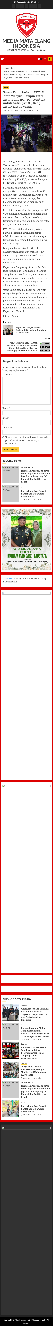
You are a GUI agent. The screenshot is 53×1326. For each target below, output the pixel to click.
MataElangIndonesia (13, 111)
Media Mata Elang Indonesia (26, 43)
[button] (8, 59)
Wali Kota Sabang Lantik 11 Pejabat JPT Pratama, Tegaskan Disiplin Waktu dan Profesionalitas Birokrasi (35, 1014)
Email (5, 418)
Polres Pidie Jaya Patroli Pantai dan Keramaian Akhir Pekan (33, 494)
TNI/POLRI (29, 468)
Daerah (24, 1006)
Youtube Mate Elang (50, 59)
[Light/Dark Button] (40, 59)
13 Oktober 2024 (32, 111)
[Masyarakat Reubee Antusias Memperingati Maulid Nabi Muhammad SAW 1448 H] (10, 1070)
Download (7, 578)
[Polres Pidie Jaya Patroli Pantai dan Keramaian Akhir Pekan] (10, 493)
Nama (6, 408)
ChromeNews (38, 1320)
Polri (6, 87)
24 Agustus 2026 (30, 500)
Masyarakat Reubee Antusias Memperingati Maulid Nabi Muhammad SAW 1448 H (34, 1070)
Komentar (7, 374)
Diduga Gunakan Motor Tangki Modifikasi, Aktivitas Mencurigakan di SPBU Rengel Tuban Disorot (35, 1032)
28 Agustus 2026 (30, 1040)
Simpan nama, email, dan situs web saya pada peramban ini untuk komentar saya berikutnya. (26, 440)
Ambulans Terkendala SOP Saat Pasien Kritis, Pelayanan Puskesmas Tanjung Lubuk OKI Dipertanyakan (35, 1053)
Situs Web (7, 427)
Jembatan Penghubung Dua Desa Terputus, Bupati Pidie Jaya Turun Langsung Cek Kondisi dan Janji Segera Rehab (35, 476)
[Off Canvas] (2, 59)
